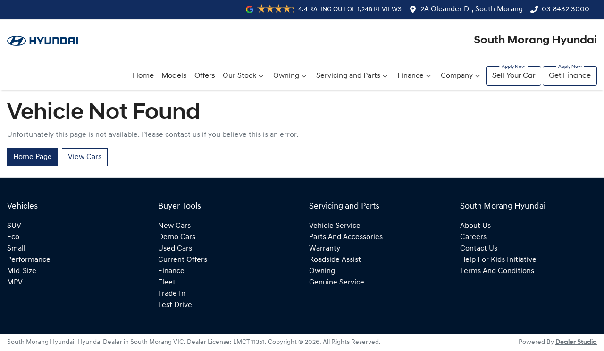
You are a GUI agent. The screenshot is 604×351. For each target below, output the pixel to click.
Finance (410, 76)
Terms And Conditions (497, 271)
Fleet (167, 282)
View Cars (84, 157)
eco (13, 237)
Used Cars (175, 248)
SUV (14, 226)
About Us (475, 226)
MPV (15, 282)
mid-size (21, 271)
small (16, 248)
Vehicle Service (335, 226)
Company (457, 76)
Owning (286, 76)
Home (143, 76)
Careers (473, 237)
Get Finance (570, 76)
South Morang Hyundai (535, 40)
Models (174, 76)
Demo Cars (176, 237)
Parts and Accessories (346, 237)
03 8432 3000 (565, 9)
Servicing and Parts (348, 76)
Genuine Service (336, 282)
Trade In (171, 294)
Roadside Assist (335, 260)
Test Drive (175, 305)
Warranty (324, 248)
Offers (204, 76)
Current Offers (182, 260)
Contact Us (478, 248)
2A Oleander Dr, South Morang (471, 9)
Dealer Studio (576, 342)
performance (28, 260)
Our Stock (239, 76)
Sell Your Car (513, 76)
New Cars (174, 226)
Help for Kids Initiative (498, 260)
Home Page (32, 157)
